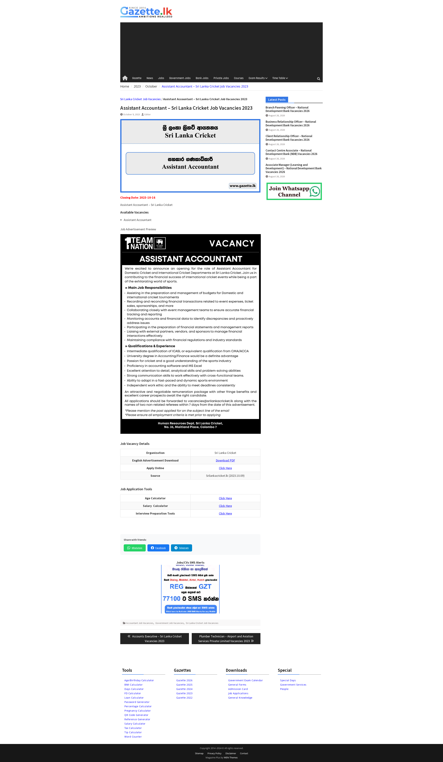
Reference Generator (137, 719)
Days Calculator (134, 689)
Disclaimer (230, 753)
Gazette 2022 (184, 697)
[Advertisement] (221, 48)
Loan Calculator (134, 697)
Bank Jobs (202, 78)
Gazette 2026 (184, 680)
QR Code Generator (136, 715)
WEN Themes (231, 757)
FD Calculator (132, 693)
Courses (238, 78)
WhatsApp (137, 547)
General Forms (237, 684)
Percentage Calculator (138, 706)
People (284, 689)
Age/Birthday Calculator (139, 680)
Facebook (160, 547)
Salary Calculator (135, 723)
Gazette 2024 (184, 689)
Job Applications (238, 693)
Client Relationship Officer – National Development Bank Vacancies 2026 (289, 137)
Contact (244, 753)
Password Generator (137, 702)
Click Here (225, 468)
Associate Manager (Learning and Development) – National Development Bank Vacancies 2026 (294, 168)
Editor (147, 114)
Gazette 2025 (184, 684)
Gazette (136, 78)
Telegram (184, 547)
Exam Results (257, 78)
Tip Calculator (133, 732)
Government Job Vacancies (169, 623)
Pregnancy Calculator (137, 710)
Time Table (278, 78)
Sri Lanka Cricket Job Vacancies (140, 99)
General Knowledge (240, 697)
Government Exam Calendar (245, 680)
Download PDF (225, 460)
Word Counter (133, 736)
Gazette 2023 (184, 693)
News (150, 78)
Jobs (161, 78)
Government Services (293, 684)
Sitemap (199, 753)
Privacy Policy (214, 753)
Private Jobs (221, 78)
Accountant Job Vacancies (139, 623)
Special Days (288, 680)
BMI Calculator (133, 684)
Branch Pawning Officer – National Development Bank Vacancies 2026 (288, 109)
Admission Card (238, 689)
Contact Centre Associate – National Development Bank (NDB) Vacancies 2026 (291, 152)
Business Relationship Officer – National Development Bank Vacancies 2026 (291, 123)
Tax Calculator (133, 728)
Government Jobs (180, 78)
